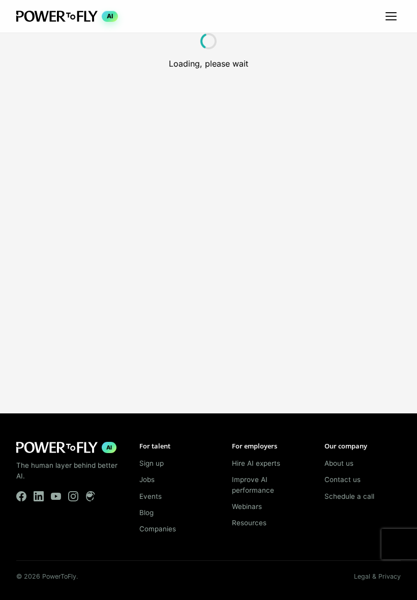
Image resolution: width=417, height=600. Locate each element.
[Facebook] (21, 496)
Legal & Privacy (377, 576)
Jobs (147, 479)
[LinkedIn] (39, 496)
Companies (157, 529)
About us (338, 463)
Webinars (247, 506)
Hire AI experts (256, 463)
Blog (146, 512)
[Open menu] (391, 16)
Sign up (151, 463)
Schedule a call (349, 496)
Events (150, 496)
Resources (249, 523)
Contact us (342, 479)
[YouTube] (56, 496)
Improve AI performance (253, 484)
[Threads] (90, 496)
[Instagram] (73, 496)
